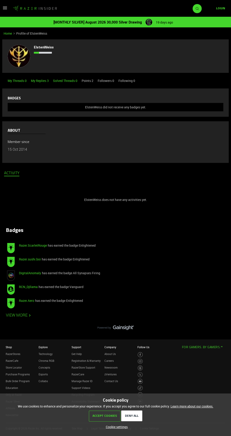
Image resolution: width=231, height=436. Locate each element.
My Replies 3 (40, 81)
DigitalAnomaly (30, 273)
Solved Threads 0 (65, 81)
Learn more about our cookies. (192, 406)
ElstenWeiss (44, 47)
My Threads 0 (17, 81)
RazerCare (78, 374)
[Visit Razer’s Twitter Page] (140, 375)
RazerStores (13, 354)
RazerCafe (12, 360)
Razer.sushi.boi (30, 259)
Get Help (77, 354)
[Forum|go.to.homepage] (35, 8)
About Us (110, 354)
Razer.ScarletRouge (33, 245)
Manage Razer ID (82, 381)
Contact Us (111, 381)
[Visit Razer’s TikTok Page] (140, 388)
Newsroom (111, 367)
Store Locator (14, 367)
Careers (109, 360)
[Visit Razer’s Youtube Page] (140, 381)
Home (8, 33)
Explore (43, 347)
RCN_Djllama (28, 287)
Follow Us (143, 347)
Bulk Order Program (18, 381)
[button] (5, 9)
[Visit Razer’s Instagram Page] (140, 361)
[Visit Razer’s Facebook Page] (140, 354)
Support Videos (81, 388)
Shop (9, 347)
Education (12, 388)
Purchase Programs (18, 374)
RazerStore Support (83, 367)
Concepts (44, 367)
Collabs (43, 381)
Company (110, 347)
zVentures (110, 374)
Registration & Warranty (86, 360)
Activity (11, 173)
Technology (46, 354)
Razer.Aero (26, 300)
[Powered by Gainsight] (115, 328)
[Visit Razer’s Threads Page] (140, 368)
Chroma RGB (46, 360)
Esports (43, 374)
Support (76, 347)
